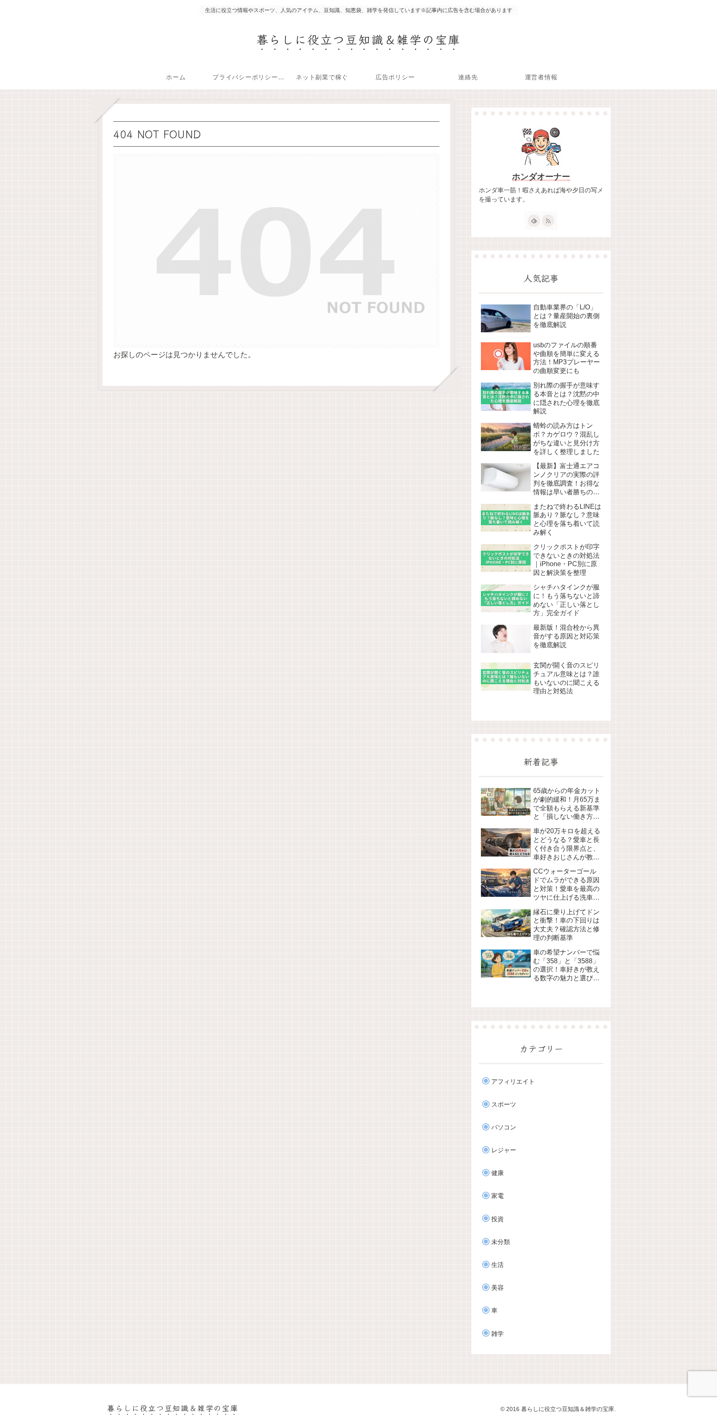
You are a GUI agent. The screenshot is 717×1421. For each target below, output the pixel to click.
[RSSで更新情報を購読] (548, 220)
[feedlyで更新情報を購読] (534, 220)
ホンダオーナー (541, 176)
